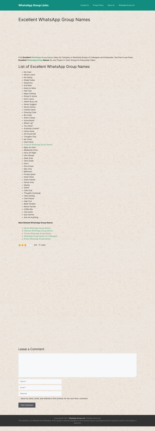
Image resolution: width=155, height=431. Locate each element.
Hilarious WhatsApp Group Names (38, 231)
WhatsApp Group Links (33, 5)
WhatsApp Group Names (42, 57)
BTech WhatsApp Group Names (37, 239)
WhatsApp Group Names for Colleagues (41, 236)
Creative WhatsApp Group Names (38, 145)
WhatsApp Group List (126, 5)
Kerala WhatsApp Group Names (37, 228)
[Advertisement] (77, 40)
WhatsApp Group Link (77, 418)
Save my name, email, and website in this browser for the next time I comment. (54, 398)
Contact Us (85, 5)
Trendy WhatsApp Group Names (37, 233)
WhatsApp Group (35, 60)
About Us (111, 5)
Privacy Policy (98, 5)
